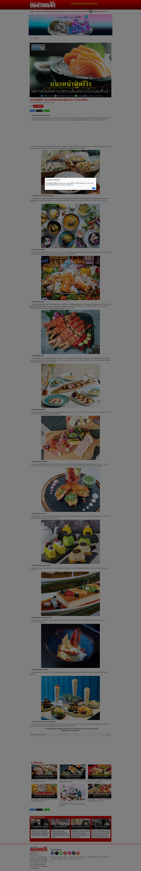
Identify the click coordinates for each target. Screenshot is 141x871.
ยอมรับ (94, 188)
